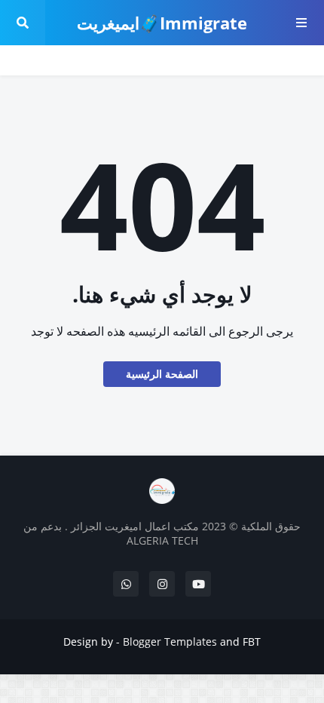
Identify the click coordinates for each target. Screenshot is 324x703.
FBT (252, 641)
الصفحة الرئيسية (162, 374)
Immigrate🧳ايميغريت (162, 22)
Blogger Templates (170, 641)
